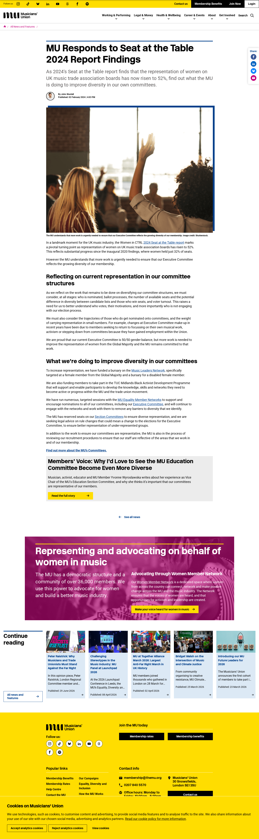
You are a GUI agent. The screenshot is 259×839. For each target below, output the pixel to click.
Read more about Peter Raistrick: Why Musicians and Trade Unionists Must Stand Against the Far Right (65, 664)
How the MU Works (91, 794)
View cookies (100, 828)
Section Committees (109, 417)
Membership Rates (58, 784)
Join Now (235, 3)
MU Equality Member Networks (139, 400)
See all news (132, 517)
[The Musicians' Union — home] (20, 15)
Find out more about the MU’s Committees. (76, 450)
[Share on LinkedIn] (253, 64)
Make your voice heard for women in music (162, 609)
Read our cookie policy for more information (155, 819)
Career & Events (194, 15)
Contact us (181, 3)
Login (251, 3)
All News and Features (22, 26)
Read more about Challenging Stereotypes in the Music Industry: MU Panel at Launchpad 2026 (108, 664)
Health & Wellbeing (168, 15)
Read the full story (63, 495)
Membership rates (142, 736)
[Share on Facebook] (253, 57)
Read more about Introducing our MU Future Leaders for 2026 (235, 664)
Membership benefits (190, 736)
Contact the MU (56, 795)
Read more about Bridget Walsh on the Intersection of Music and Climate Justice (193, 664)
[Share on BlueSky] (253, 71)
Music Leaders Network (148, 370)
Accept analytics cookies (27, 828)
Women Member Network (155, 582)
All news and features (15, 696)
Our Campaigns (88, 778)
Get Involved (227, 15)
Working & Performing (116, 15)
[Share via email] (253, 78)
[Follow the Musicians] (18, 3)
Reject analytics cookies (67, 828)
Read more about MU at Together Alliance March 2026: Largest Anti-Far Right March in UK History (150, 664)
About (212, 15)
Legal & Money (143, 15)
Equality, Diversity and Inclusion (93, 786)
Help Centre (53, 789)
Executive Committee (148, 404)
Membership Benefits (208, 3)
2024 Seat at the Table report (163, 242)
